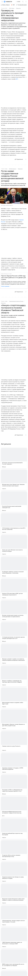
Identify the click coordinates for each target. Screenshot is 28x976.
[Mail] (4, 1)
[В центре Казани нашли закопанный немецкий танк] (14, 501)
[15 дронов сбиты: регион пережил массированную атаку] (14, 850)
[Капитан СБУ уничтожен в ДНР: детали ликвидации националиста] (14, 589)
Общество (18, 8)
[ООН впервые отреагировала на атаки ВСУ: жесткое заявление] (14, 523)
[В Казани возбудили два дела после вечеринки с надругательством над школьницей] (14, 807)
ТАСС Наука (11, 8)
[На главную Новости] (8, 1)
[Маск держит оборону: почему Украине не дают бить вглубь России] (14, 719)
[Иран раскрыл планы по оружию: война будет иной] (14, 698)
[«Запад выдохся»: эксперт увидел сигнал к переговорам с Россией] (14, 916)
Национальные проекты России (16, 301)
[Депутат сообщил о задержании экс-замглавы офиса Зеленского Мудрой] (14, 676)
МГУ (17, 79)
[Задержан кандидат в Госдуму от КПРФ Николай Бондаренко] (14, 763)
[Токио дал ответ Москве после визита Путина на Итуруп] (14, 545)
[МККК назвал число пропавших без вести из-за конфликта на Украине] (14, 959)
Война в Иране (6, 4)
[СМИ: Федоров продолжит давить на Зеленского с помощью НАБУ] (14, 938)
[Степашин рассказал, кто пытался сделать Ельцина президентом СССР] (14, 632)
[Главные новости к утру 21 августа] (14, 741)
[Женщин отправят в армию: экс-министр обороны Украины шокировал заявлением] (14, 654)
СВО (14, 4)
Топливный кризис (22, 4)
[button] (14, 196)
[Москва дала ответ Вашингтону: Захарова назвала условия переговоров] (14, 480)
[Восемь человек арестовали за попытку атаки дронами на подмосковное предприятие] (14, 610)
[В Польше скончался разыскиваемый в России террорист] (14, 458)
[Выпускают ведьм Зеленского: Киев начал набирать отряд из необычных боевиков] (14, 894)
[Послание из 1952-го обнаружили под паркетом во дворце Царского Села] (14, 785)
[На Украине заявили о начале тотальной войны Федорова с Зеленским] (14, 567)
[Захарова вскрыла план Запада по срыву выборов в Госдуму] (14, 872)
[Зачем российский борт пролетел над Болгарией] (14, 829)
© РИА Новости (12, 168)
